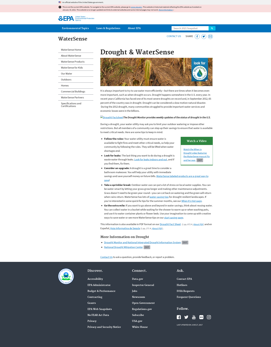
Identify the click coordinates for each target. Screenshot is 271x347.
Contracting (95, 297)
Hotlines (182, 285)
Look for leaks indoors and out (150, 159)
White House (140, 327)
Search (212, 28)
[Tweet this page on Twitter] (203, 36)
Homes (65, 85)
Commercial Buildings (73, 91)
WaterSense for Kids (72, 67)
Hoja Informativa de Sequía (125, 228)
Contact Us (174, 36)
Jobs (134, 291)
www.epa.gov (136, 7)
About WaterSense (71, 55)
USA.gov (137, 321)
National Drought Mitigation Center (123, 247)
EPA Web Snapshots (100, 309)
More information (166, 10)
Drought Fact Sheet (170, 224)
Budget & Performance (101, 291)
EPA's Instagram (209, 317)
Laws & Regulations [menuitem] (108, 28)
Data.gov (137, 279)
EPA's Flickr (201, 317)
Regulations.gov (142, 309)
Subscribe (138, 315)
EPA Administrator (99, 285)
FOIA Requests (185, 291)
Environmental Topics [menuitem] (75, 28)
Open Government (143, 303)
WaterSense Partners (72, 97)
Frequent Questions (189, 297)
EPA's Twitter (186, 317)
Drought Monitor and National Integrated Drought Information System (142, 242)
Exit (200, 160)
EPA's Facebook (179, 317)
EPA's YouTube (194, 317)
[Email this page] (210, 36)
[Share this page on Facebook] (197, 36)
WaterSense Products (73, 61)
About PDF (198, 224)
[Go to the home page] (66, 18)
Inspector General (143, 285)
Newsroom (138, 297)
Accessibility (95, 279)
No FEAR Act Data (98, 315)
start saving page (173, 217)
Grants (92, 303)
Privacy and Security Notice (104, 327)
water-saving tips (159, 197)
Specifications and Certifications (71, 105)
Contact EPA (184, 279)
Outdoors (66, 79)
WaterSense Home (71, 49)
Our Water (66, 73)
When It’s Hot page (191, 201)
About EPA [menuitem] (134, 28)
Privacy (92, 321)
